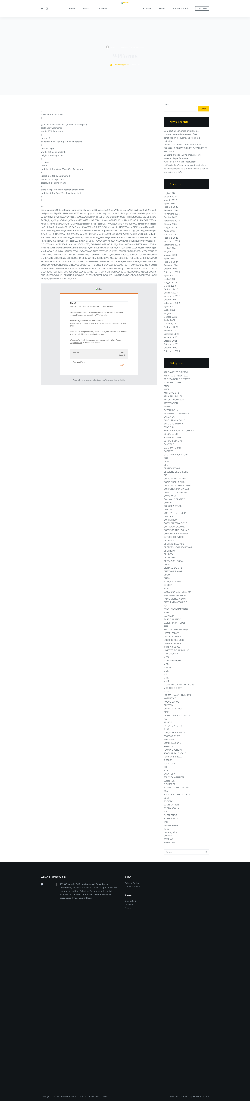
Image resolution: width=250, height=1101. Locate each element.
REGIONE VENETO (173, 749)
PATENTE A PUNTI (173, 725)
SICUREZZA (169, 784)
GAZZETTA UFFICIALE (175, 623)
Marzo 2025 (170, 234)
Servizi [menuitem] (86, 8)
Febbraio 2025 (171, 237)
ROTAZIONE (169, 763)
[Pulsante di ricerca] (206, 852)
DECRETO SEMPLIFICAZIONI (178, 547)
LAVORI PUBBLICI (172, 636)
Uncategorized (137, 47)
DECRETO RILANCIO (174, 544)
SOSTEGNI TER (171, 804)
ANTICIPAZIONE (171, 393)
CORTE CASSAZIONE (174, 526)
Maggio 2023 (170, 282)
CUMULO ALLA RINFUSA (176, 533)
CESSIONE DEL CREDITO (176, 472)
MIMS (166, 664)
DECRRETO (169, 550)
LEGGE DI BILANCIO (174, 640)
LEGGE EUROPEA (172, 643)
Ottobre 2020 (170, 347)
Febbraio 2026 (171, 207)
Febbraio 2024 (171, 262)
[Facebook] (42, 8)
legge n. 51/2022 (172, 646)
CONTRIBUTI (170, 516)
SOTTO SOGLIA (171, 808)
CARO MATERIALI (172, 447)
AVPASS (168, 406)
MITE (166, 677)
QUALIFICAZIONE (172, 743)
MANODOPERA (171, 653)
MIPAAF (167, 667)
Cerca (166, 104)
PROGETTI (169, 739)
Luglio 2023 (170, 279)
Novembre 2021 (171, 337)
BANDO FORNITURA (173, 423)
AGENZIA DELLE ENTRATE (177, 379)
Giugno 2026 (170, 196)
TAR (166, 822)
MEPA (166, 657)
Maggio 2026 (170, 200)
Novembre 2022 (172, 296)
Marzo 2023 (170, 285)
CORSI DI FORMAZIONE (175, 523)
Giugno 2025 (170, 224)
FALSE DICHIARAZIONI (175, 598)
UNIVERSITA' (170, 835)
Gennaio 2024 (171, 265)
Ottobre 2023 (170, 268)
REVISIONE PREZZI (173, 756)
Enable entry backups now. (93, 334)
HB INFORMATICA (200, 1096)
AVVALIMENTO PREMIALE (176, 413)
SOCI (166, 798)
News (127, 908)
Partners (129, 904)
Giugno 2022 (170, 313)
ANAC (167, 386)
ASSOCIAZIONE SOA (174, 399)
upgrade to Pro (76, 342)
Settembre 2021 (171, 344)
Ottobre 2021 (170, 341)
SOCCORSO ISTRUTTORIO (177, 794)
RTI (165, 767)
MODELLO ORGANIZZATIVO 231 (179, 684)
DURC (167, 578)
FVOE (166, 612)
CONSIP (167, 502)
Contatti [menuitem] (147, 8)
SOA (166, 791)
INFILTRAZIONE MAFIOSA (176, 629)
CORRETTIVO (170, 520)
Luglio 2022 (170, 310)
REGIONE (168, 746)
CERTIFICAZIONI (172, 468)
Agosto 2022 (170, 306)
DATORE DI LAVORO (174, 537)
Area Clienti (202, 8)
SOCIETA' (168, 801)
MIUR (166, 681)
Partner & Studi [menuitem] (180, 8)
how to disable (119, 380)
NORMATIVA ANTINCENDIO (177, 695)
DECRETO (169, 540)
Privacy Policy (132, 883)
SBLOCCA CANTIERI (174, 777)
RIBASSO (168, 760)
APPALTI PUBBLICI (173, 396)
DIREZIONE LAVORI (173, 571)
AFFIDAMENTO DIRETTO (176, 372)
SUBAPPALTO (170, 815)
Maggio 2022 (170, 316)
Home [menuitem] (72, 8)
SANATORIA (169, 774)
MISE (166, 671)
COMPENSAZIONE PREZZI (176, 489)
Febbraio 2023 (171, 289)
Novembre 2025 (172, 213)
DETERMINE (170, 557)
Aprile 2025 (169, 231)
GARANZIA (169, 616)
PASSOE (168, 722)
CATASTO (168, 451)
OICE (166, 712)
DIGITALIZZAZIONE (173, 567)
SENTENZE (169, 780)
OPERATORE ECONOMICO (177, 715)
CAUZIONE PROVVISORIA (176, 454)
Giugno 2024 (170, 251)
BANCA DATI (170, 416)
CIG (165, 475)
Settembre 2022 (172, 303)
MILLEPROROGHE (172, 660)
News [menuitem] (162, 8)
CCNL (167, 461)
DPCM (167, 574)
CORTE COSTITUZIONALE (176, 530)
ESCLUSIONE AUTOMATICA (177, 592)
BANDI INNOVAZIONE (174, 420)
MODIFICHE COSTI (173, 688)
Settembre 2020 (172, 351)
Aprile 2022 (169, 320)
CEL (166, 465)
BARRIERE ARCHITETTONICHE (179, 430)
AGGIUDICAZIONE (173, 382)
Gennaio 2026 (171, 210)
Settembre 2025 (172, 220)
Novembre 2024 (172, 241)
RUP (166, 770)
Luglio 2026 (170, 193)
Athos (107, 380)
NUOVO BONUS (171, 701)
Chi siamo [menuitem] (102, 8)
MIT (165, 674)
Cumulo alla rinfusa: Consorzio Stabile (182, 144)
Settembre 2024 (172, 244)
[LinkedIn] (47, 8)
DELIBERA (169, 554)
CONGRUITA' (170, 495)
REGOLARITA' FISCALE (175, 753)
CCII (166, 458)
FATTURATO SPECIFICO (175, 602)
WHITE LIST (169, 842)
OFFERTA (168, 705)
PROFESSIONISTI (172, 736)
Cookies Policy (132, 886)
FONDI (167, 605)
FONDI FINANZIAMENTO (176, 609)
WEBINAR (168, 839)
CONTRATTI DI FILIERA (175, 513)
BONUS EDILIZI (171, 434)
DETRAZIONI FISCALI (174, 561)
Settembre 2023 (172, 272)
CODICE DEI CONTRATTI (176, 478)
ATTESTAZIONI (171, 403)
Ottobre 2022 (170, 299)
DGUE (167, 564)
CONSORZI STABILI (173, 506)
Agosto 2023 (170, 275)
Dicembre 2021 (171, 334)
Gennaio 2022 (171, 330)
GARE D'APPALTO (172, 619)
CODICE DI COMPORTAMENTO (179, 485)
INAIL (166, 626)
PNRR (166, 729)
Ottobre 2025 (170, 217)
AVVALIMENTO (171, 410)
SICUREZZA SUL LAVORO (176, 787)
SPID (166, 811)
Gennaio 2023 (171, 292)
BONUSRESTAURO (173, 441)
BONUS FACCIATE (173, 437)
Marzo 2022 (170, 323)
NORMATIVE (170, 698)
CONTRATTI (169, 509)
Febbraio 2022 (171, 327)
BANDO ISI (169, 427)
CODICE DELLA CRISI (174, 482)
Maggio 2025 (170, 227)
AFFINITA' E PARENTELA (176, 375)
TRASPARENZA (171, 825)
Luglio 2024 (170, 248)
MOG (166, 691)
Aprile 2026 (169, 203)
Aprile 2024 (169, 258)
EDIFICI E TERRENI (173, 581)
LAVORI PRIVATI (171, 633)
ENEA (166, 588)
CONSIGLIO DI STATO (174, 499)
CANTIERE (169, 444)
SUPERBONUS (171, 818)
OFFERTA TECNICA (173, 708)
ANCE (167, 389)
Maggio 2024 (170, 255)
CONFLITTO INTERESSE (175, 492)
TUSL (166, 828)
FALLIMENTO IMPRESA (175, 595)
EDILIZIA (168, 585)
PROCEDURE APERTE (174, 732)
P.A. (165, 719)
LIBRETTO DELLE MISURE (176, 650)
